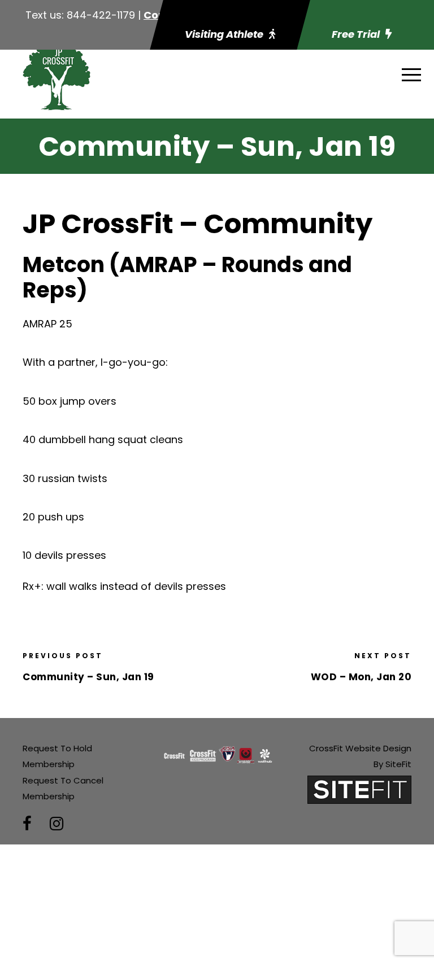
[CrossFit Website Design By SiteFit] (359, 789)
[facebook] (27, 824)
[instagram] (56, 824)
